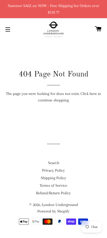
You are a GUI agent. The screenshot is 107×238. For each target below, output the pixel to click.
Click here (89, 93)
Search (53, 162)
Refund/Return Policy (53, 193)
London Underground (60, 204)
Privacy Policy (53, 170)
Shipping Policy (53, 178)
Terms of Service (53, 185)
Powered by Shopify (53, 211)
